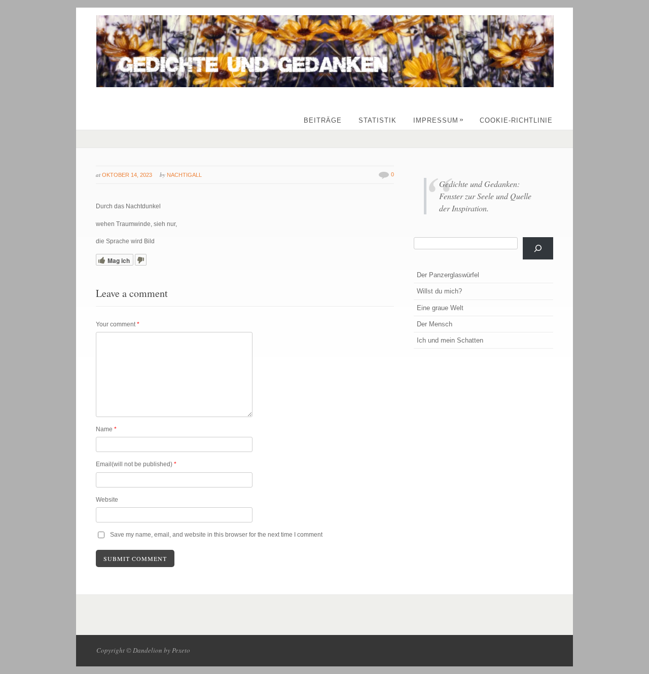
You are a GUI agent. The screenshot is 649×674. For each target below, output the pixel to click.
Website (107, 499)
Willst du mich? (439, 291)
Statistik (377, 120)
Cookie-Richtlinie (516, 120)
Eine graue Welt (440, 308)
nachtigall (184, 175)
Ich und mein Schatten (450, 340)
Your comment (117, 324)
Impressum (438, 120)
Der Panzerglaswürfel (448, 275)
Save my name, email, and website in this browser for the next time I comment (216, 534)
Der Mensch (434, 324)
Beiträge (323, 120)
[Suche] (538, 248)
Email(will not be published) (136, 464)
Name (106, 429)
